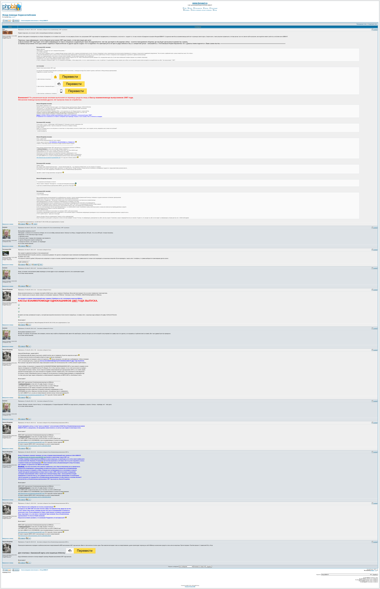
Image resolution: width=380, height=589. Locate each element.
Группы (206, 8)
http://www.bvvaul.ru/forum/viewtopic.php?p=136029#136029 (34, 446)
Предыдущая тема (361, 24)
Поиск (190, 8)
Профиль (187, 10)
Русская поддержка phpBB (190, 586)
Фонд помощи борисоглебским (19, 15)
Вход (215, 10)
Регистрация (214, 8)
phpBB (187, 585)
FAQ (185, 8)
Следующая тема (372, 24)
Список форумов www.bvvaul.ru (30, 20)
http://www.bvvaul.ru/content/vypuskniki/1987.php (48, 157)
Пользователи (198, 8)
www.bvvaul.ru (199, 3)
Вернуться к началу (7, 224)
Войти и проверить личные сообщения (202, 10)
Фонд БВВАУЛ (44, 20)
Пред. (10, 17)
